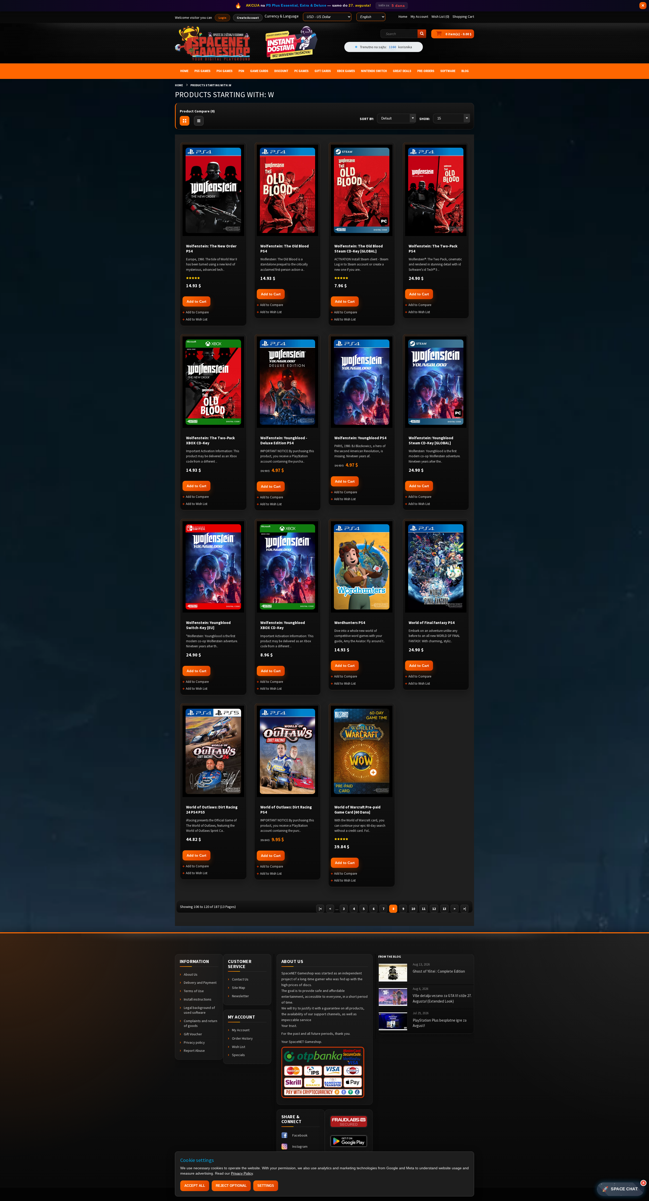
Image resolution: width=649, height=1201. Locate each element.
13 (444, 908)
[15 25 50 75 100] (451, 118)
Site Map (238, 987)
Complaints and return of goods (200, 1023)
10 (413, 908)
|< (320, 908)
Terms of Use (194, 991)
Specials (238, 1055)
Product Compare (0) (197, 111)
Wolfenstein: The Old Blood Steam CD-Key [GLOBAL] (358, 248)
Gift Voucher (193, 1034)
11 (423, 908)
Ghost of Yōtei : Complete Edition (439, 971)
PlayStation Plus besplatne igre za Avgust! (439, 1023)
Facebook (300, 1135)
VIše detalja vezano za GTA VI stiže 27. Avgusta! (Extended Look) (442, 998)
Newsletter (240, 996)
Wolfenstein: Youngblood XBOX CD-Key (282, 625)
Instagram (300, 1146)
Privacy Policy (242, 1173)
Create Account (248, 18)
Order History (242, 1038)
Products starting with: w (210, 85)
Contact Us (240, 979)
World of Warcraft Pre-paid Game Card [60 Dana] (357, 810)
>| (464, 908)
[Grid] (184, 121)
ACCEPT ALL (194, 1186)
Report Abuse (194, 1050)
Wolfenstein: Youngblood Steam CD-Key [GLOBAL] (431, 440)
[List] (199, 121)
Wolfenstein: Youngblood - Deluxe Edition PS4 (283, 440)
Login (222, 18)
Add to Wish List (196, 319)
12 (434, 908)
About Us (190, 974)
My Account (240, 1030)
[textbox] (403, 33)
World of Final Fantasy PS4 (432, 622)
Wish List (238, 1046)
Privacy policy (194, 1042)
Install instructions (197, 999)
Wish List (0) (440, 16)
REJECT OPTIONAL (231, 1186)
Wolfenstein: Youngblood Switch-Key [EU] (208, 625)
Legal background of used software (199, 1010)
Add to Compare (197, 312)
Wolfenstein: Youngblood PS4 (360, 437)
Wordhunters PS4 (349, 622)
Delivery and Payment (200, 982)
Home (179, 85)
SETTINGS (265, 1186)
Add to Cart (196, 301)
